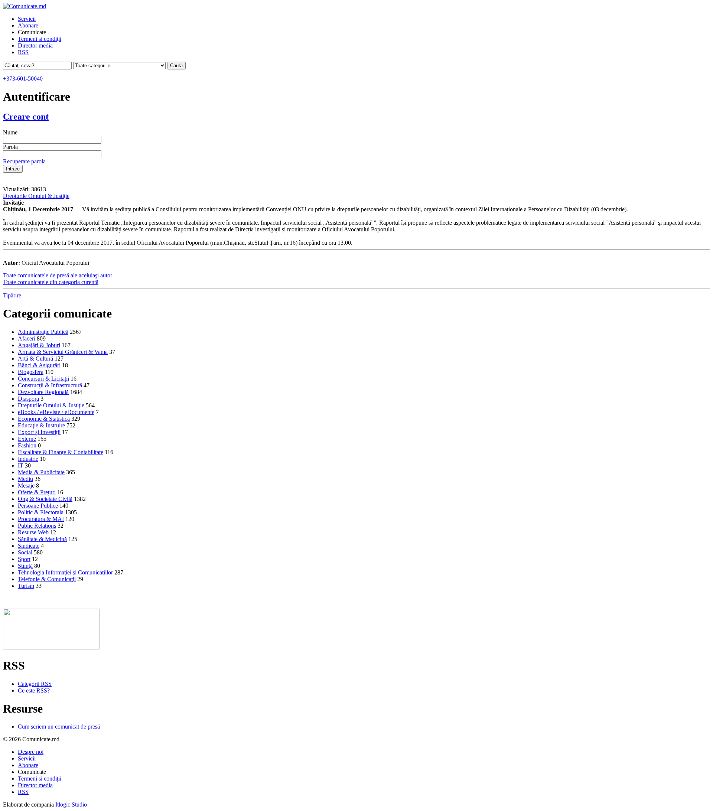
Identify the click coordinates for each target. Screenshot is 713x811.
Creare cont (26, 116)
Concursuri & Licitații (43, 378)
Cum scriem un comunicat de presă (59, 726)
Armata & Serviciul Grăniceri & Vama (63, 352)
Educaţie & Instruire (41, 425)
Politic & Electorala (41, 512)
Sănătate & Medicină (42, 539)
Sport (24, 559)
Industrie (28, 459)
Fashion (27, 445)
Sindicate (28, 546)
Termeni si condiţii (39, 39)
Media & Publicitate (41, 472)
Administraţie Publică (43, 332)
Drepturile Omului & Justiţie (36, 196)
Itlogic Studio (71, 804)
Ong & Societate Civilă (45, 499)
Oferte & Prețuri (37, 492)
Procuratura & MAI (41, 519)
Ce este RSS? (34, 690)
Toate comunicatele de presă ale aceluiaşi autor (57, 275)
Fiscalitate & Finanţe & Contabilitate (60, 452)
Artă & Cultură (35, 358)
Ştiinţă (25, 566)
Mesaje (26, 485)
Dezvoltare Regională (43, 392)
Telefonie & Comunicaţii (47, 579)
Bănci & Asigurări (39, 365)
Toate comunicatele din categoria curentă (50, 282)
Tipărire (12, 295)
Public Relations (37, 525)
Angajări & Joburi (39, 345)
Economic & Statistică (44, 419)
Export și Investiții (39, 432)
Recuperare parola (24, 161)
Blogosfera (30, 372)
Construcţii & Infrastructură (50, 385)
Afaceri (26, 338)
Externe (27, 439)
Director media (35, 45)
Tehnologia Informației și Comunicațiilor (65, 572)
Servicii (27, 19)
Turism (26, 586)
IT (20, 465)
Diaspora (28, 398)
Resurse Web (33, 532)
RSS (23, 52)
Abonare (28, 25)
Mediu (25, 479)
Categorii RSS (35, 684)
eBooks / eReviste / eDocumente (56, 412)
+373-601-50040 (23, 78)
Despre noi (30, 752)
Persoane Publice (38, 505)
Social (25, 552)
